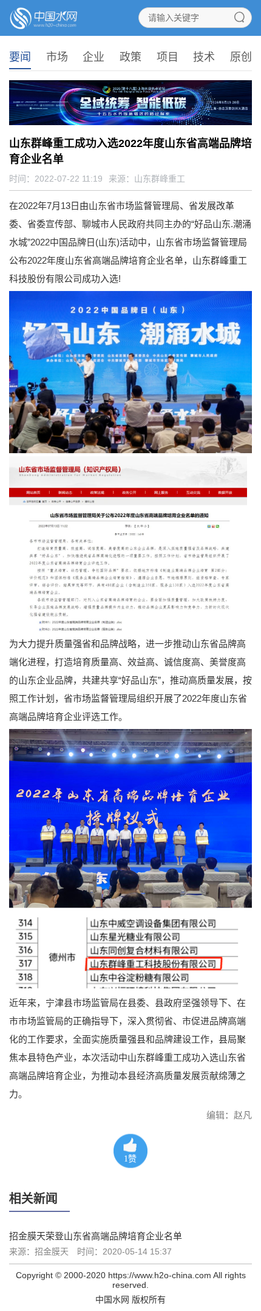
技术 (204, 57)
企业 (93, 57)
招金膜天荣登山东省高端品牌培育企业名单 (95, 1236)
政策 (130, 57)
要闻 (20, 57)
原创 (241, 57)
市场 (57, 57)
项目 (167, 57)
